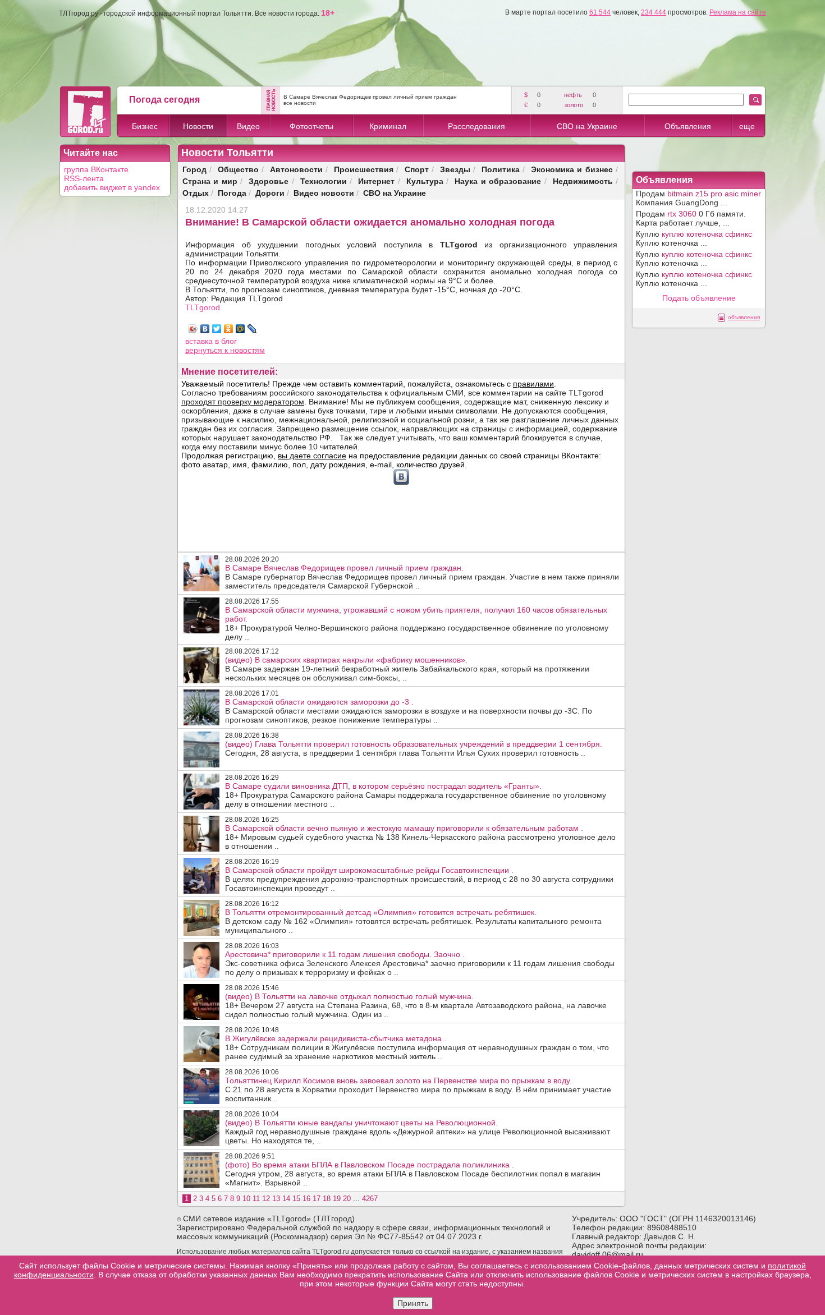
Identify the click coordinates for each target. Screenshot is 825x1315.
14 (286, 1198)
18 (327, 1198)
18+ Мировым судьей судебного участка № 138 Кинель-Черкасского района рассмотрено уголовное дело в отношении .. (420, 837)
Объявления (687, 126)
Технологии (323, 181)
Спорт (417, 169)
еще (747, 126)
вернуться (204, 350)
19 (337, 1198)
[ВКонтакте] (205, 328)
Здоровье (268, 181)
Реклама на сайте (737, 12)
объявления (744, 317)
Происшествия (363, 169)
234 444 (653, 12)
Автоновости (296, 169)
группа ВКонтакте (96, 169)
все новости (299, 103)
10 (246, 1198)
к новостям (244, 350)
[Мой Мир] (240, 328)
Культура (424, 181)
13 (276, 1198)
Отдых (195, 193)
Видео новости (324, 193)
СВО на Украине (587, 126)
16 (306, 1198)
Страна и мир (209, 181)
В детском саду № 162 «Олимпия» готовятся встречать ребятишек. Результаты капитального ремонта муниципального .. (413, 921)
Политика (501, 169)
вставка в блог (211, 341)
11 (256, 1198)
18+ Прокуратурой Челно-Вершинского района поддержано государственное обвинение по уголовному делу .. (416, 623)
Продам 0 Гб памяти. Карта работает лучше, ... (691, 218)
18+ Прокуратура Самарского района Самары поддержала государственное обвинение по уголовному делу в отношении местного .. (415, 794)
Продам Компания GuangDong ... (698, 198)
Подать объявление (699, 297)
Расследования (476, 126)
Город (194, 169)
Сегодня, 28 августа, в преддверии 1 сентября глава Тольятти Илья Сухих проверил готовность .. (413, 748)
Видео (248, 126)
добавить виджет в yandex (112, 187)
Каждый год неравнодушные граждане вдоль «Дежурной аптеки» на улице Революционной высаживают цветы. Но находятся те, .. (417, 1131)
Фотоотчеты (311, 126)
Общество (238, 169)
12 (266, 1198)
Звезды (455, 169)
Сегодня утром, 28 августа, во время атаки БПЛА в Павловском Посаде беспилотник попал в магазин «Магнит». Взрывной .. (413, 1173)
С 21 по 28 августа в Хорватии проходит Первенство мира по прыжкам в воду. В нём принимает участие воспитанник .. (418, 1089)
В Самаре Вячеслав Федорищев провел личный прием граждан (370, 97)
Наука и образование (498, 181)
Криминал (387, 126)
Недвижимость (583, 181)
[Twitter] (217, 328)
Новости (198, 126)
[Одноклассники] (229, 328)
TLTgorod (202, 307)
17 (316, 1198)
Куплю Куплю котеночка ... (694, 238)
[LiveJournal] (252, 328)
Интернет (376, 181)
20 (347, 1198)
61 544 (600, 12)
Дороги (270, 193)
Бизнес (145, 126)
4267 (370, 1198)
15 (296, 1198)
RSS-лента (84, 178)
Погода (232, 193)
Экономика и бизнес (572, 169)
